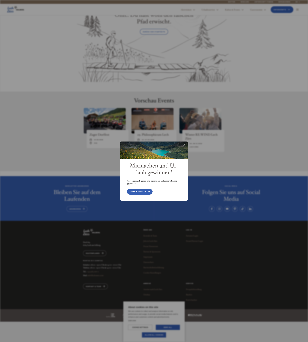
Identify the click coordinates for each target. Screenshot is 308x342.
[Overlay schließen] (184, 144)
